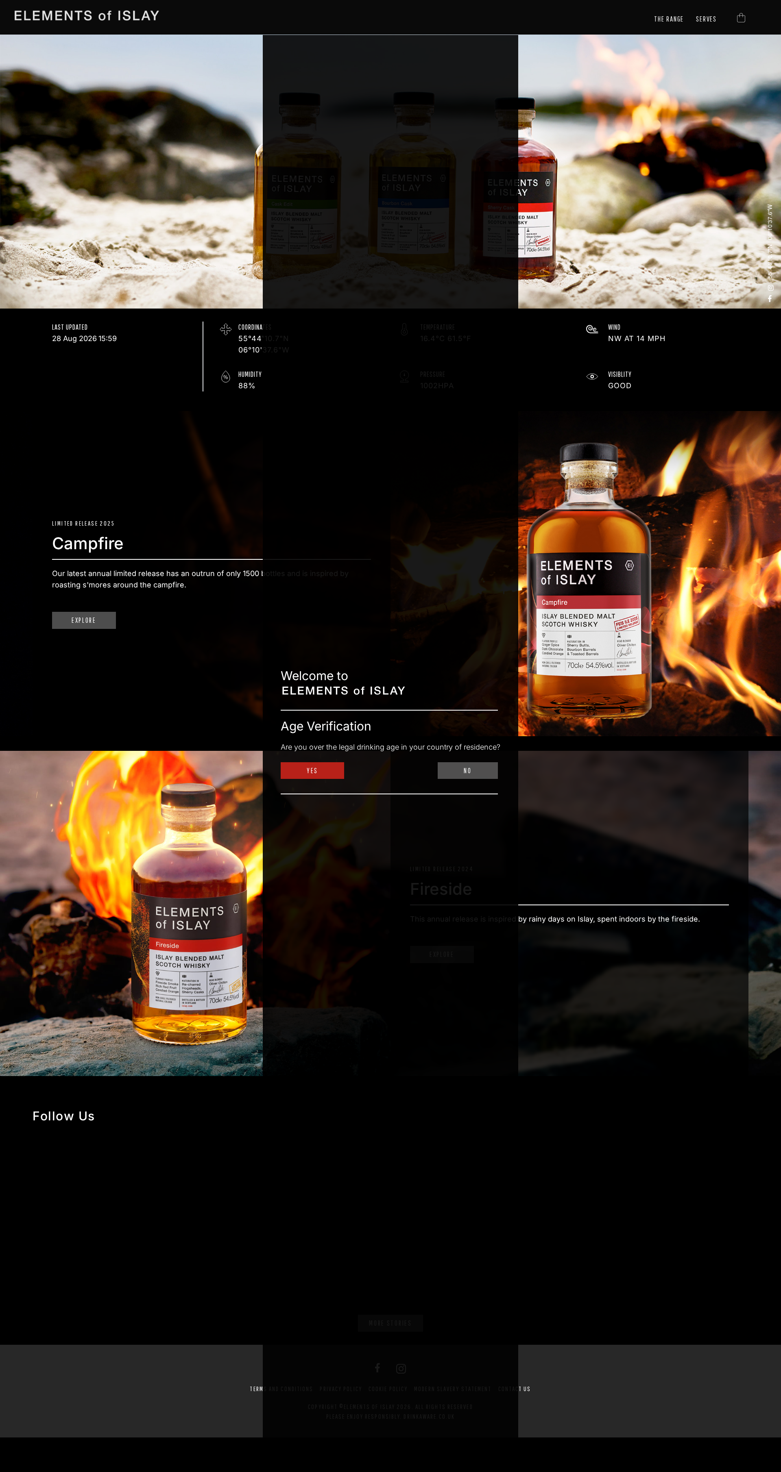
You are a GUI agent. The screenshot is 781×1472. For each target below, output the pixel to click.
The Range (669, 19)
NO (467, 770)
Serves (706, 19)
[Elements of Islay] (88, 15)
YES (312, 770)
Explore (84, 620)
